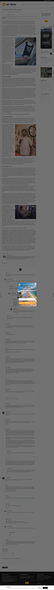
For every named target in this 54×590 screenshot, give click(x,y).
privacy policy (26, 588)
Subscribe (27, 302)
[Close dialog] (35, 284)
